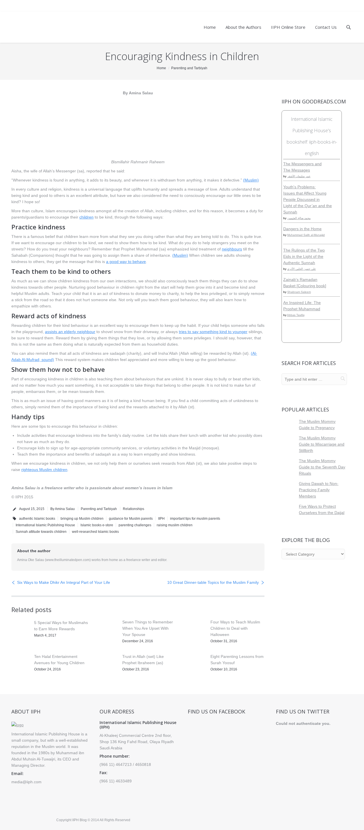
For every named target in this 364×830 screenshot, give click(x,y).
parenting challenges (135, 525)
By (62, 509)
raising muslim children (175, 525)
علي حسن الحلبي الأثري (301, 268)
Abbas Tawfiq (296, 315)
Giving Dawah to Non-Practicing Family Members (318, 489)
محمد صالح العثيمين (299, 218)
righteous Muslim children (44, 469)
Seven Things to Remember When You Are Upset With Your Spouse (147, 628)
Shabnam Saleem (299, 291)
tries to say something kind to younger (213, 331)
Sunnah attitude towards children (41, 532)
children (86, 217)
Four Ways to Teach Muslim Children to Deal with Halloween (235, 628)
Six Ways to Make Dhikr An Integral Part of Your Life (63, 582)
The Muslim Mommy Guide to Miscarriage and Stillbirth (321, 444)
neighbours (232, 249)
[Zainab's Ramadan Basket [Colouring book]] (336, 289)
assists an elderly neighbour (70, 331)
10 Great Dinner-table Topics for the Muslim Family (213, 582)
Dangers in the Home (302, 229)
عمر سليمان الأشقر (299, 176)
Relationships (133, 509)
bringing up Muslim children (82, 519)
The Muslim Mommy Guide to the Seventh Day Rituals (322, 467)
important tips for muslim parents (195, 519)
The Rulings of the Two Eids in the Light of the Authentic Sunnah (304, 256)
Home (161, 68)
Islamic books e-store (96, 525)
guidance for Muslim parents (131, 519)
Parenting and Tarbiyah (189, 68)
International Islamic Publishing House (45, 525)
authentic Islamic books (37, 519)
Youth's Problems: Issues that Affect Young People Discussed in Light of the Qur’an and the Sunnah (307, 199)
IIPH (161, 519)
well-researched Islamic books (95, 532)
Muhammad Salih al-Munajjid (306, 234)
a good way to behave (126, 261)
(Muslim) (251, 180)
